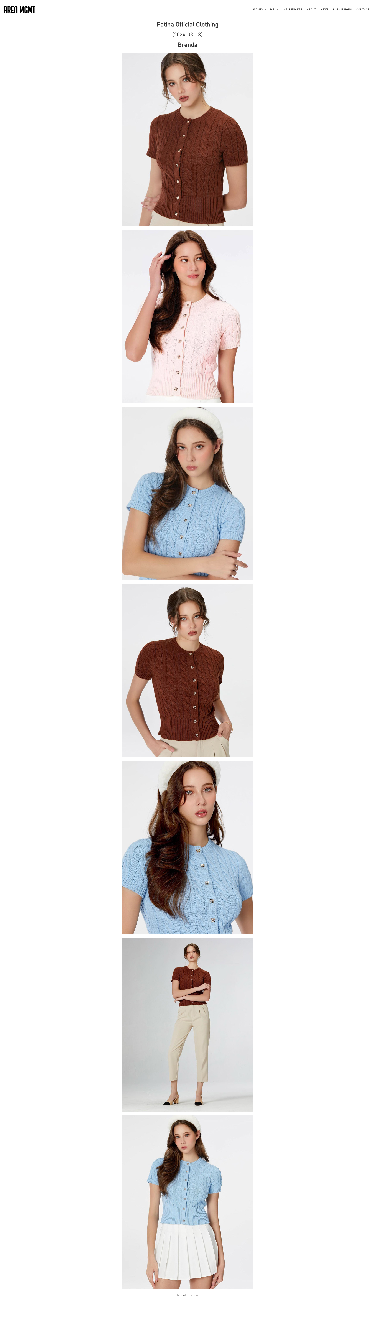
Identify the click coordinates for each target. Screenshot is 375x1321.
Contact (363, 9)
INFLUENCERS (293, 9)
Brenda (192, 1295)
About (311, 9)
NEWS (325, 9)
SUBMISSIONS (342, 9)
